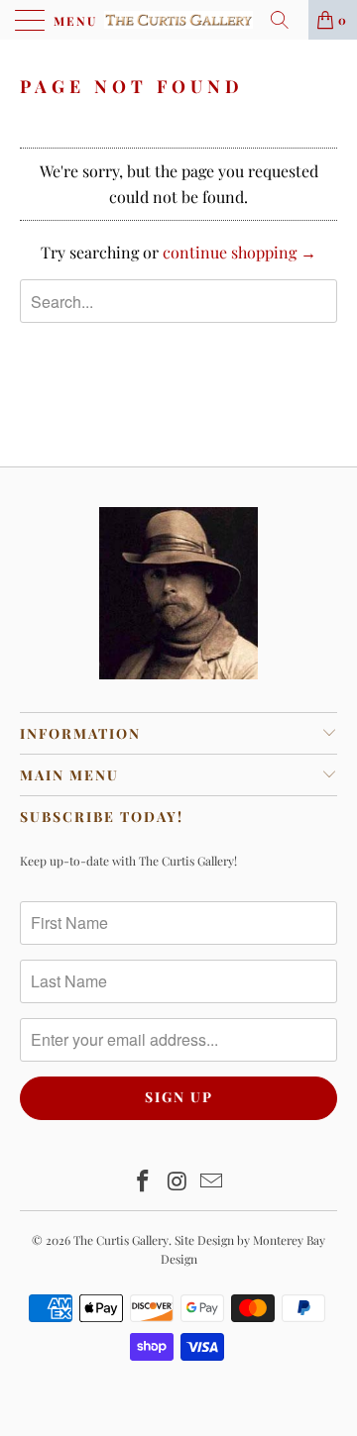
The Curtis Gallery (121, 1240)
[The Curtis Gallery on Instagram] (177, 1182)
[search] (286, 20)
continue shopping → (239, 252)
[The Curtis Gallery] (178, 20)
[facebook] (143, 1182)
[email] (212, 1182)
